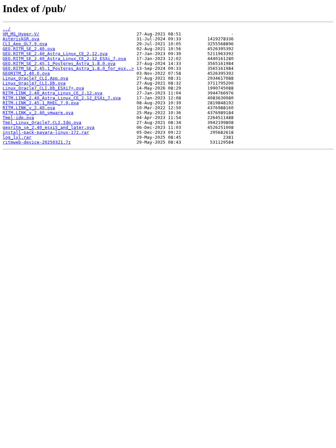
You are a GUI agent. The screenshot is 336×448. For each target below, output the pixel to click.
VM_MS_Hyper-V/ (21, 33)
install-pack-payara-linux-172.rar (46, 132)
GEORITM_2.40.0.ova (26, 73)
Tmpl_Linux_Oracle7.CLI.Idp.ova (42, 122)
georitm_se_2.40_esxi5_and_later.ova (48, 127)
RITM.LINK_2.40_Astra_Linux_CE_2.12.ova (52, 93)
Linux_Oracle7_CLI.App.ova (35, 78)
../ (6, 29)
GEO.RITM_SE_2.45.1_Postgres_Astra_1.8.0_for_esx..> (68, 68)
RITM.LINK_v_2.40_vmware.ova (38, 112)
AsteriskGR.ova (21, 38)
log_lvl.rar (17, 137)
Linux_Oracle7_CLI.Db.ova (34, 83)
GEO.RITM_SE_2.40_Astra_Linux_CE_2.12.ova (55, 53)
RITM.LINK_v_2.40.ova (29, 107)
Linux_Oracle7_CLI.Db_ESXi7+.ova (43, 88)
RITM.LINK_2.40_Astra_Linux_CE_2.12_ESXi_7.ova (62, 97)
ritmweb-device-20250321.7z (37, 142)
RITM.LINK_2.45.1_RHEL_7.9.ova (41, 102)
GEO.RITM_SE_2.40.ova (29, 48)
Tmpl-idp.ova (18, 117)
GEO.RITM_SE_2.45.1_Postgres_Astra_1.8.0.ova (59, 63)
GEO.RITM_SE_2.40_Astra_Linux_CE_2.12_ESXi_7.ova (64, 58)
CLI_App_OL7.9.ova (25, 43)
